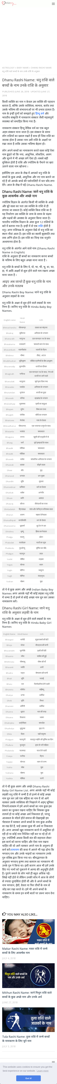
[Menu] (53, 3)
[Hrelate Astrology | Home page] (11, 3)
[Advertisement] (28, 37)
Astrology (8, 67)
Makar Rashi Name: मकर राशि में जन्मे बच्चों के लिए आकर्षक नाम (25, 951)
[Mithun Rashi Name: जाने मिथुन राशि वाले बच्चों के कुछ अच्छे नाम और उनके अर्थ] (28, 975)
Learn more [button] (43, 1071)
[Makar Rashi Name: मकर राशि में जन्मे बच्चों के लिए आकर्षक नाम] (28, 931)
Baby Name (23, 67)
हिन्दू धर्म (39, 113)
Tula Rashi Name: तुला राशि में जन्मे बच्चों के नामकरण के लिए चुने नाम (26, 1039)
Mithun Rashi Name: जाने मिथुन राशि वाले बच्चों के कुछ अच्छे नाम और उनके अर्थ (27, 995)
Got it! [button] (28, 1078)
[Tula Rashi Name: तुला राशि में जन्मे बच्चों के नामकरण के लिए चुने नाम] (28, 1019)
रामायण (15, 849)
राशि (40, 226)
